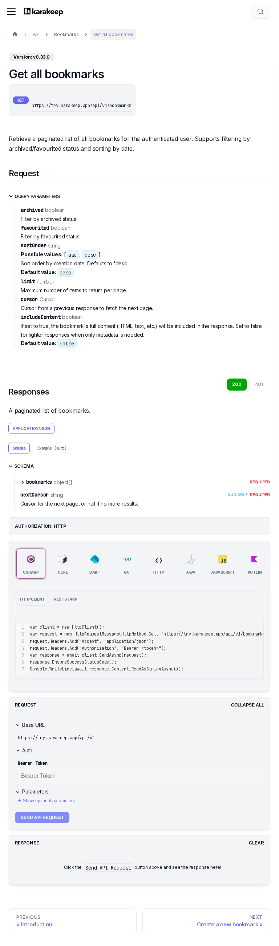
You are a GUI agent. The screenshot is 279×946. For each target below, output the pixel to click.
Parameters (35, 791)
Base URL (33, 725)
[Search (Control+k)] (260, 12)
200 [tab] (236, 384)
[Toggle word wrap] (241, 627)
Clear (256, 843)
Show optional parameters (49, 800)
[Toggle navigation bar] (11, 11)
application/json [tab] (31, 428)
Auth (27, 750)
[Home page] (15, 34)
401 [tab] (259, 384)
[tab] (19, 448)
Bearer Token (33, 763)
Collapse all (247, 705)
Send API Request (42, 817)
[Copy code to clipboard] (255, 627)
